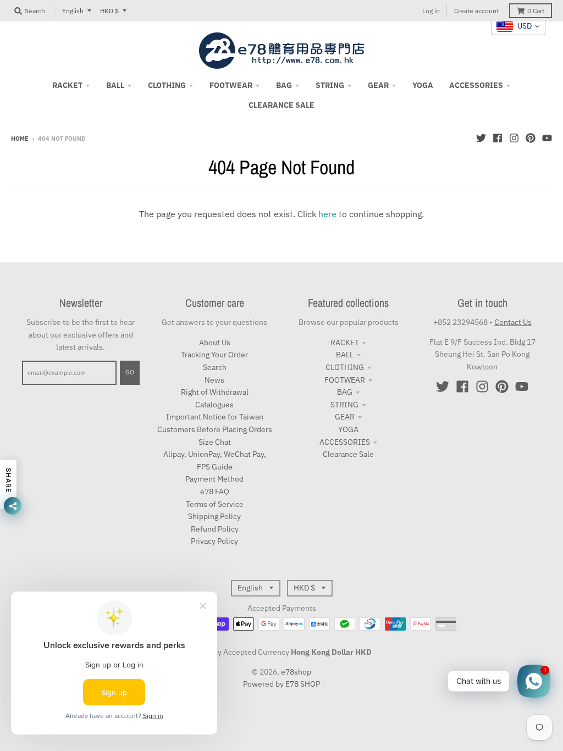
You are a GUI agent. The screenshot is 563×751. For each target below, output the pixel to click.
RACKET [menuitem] (67, 85)
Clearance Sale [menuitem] (281, 105)
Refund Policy (215, 529)
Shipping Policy (214, 516)
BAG (344, 392)
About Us (214, 342)
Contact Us (513, 322)
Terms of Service (215, 504)
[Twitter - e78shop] (481, 138)
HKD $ (109, 11)
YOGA (348, 429)
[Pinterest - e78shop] (531, 138)
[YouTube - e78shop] (547, 138)
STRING (344, 405)
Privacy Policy (214, 541)
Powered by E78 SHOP (281, 684)
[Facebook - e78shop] (498, 138)
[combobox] (518, 26)
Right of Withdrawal (215, 392)
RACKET (344, 342)
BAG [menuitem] (284, 85)
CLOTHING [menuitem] (167, 85)
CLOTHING (344, 367)
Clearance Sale (348, 454)
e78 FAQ (214, 491)
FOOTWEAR (344, 380)
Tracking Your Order (214, 355)
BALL (345, 355)
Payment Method (214, 479)
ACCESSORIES (344, 442)
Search (215, 367)
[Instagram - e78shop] (514, 138)
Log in (431, 11)
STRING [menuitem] (330, 85)
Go (129, 372)
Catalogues (214, 405)
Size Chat (214, 442)
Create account (476, 11)
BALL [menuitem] (115, 85)
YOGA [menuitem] (422, 85)
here (327, 213)
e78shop (296, 672)
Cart (535, 11)
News (214, 380)
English (73, 11)
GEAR (345, 417)
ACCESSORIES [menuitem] (476, 85)
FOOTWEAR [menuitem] (230, 85)
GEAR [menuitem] (378, 85)
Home (20, 138)
